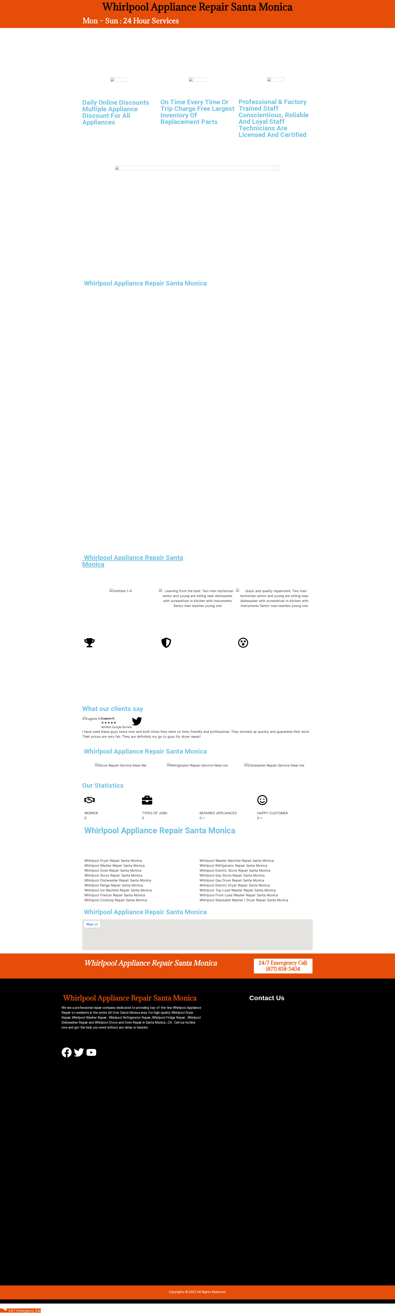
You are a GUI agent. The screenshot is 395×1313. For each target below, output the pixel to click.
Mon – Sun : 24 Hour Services (131, 20)
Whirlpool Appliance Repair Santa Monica (132, 561)
